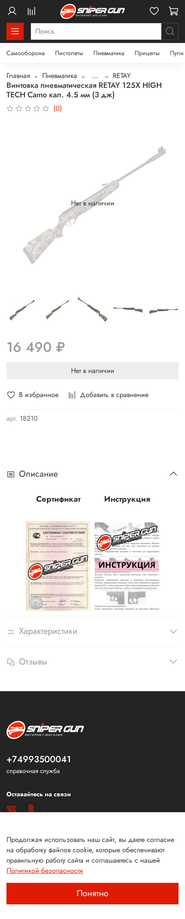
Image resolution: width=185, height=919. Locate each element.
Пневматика (108, 53)
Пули (177, 53)
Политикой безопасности (44, 871)
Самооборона (25, 53)
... (95, 76)
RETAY (122, 76)
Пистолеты (69, 53)
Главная (18, 76)
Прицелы (147, 53)
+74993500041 (38, 759)
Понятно (92, 893)
